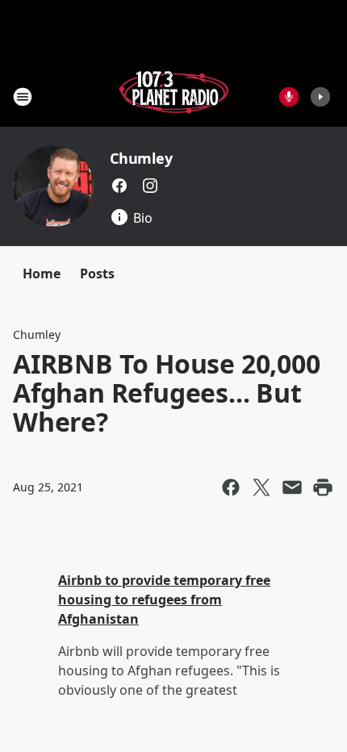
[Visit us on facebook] (119, 185)
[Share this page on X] (261, 487)
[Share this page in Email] (292, 487)
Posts (97, 273)
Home (42, 273)
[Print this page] (322, 487)
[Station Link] (173, 96)
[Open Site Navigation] (22, 97)
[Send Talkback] (289, 97)
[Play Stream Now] (320, 97)
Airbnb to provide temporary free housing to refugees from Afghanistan (164, 599)
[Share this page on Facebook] (230, 487)
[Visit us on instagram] (150, 185)
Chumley (141, 158)
